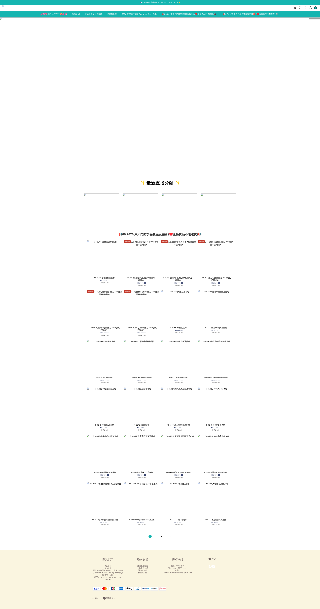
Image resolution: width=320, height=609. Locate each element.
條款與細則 (142, 572)
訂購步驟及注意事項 (93, 14)
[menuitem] (150, 536)
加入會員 (108, 568)
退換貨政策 (112, 14)
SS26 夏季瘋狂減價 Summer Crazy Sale (139, 14)
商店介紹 (76, 14)
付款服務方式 (142, 568)
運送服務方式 (142, 566)
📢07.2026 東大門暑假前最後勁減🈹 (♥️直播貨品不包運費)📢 (250, 14)
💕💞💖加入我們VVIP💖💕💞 (53, 14)
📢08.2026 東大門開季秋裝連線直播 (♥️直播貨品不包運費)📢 (189, 14)
